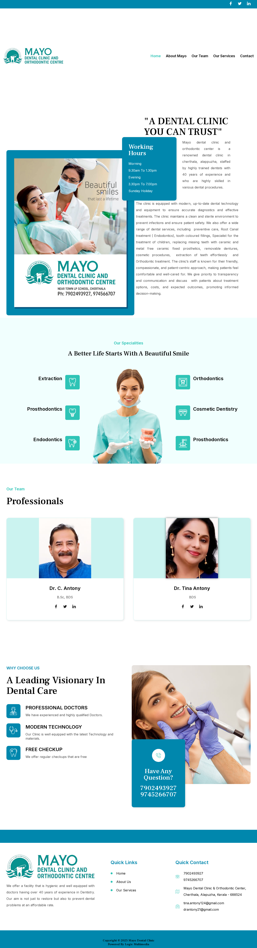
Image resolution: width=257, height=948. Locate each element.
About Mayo (176, 56)
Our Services (224, 56)
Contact (247, 56)
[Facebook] (231, 3)
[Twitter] (240, 3)
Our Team (200, 56)
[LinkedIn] (249, 3)
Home (156, 56)
